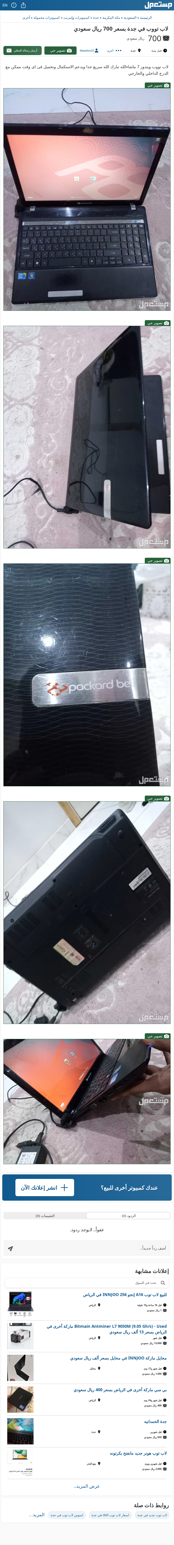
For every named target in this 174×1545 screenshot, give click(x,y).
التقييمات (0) (45, 1215)
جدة (96, 17)
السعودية (130, 17)
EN (4, 5)
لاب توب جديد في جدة (152, 1515)
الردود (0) (129, 1215)
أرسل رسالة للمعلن (25, 50)
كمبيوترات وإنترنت (76, 17)
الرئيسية (146, 17)
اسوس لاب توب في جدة (67, 1515)
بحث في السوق (145, 1282)
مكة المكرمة (111, 17)
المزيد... (37, 1514)
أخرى (26, 17)
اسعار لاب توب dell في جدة (110, 1515)
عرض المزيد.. (87, 1486)
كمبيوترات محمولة (47, 17)
